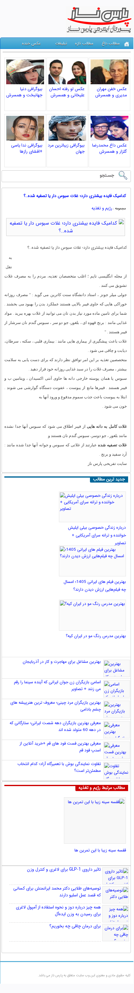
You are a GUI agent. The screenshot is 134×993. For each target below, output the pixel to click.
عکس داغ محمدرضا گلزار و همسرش (109, 148)
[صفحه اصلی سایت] (127, 44)
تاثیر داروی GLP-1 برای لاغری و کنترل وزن (64, 869)
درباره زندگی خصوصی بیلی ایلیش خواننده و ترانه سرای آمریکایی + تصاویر (97, 535)
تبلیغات (61, 43)
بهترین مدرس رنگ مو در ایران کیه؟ (96, 636)
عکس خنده (31, 43)
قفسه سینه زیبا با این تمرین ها (100, 850)
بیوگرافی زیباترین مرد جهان (66, 148)
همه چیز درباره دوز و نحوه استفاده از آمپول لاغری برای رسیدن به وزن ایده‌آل (58, 910)
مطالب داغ (111, 43)
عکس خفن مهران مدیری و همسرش (111, 91)
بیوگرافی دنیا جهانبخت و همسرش (24, 91)
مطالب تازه (84, 43)
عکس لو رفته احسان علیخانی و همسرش (67, 91)
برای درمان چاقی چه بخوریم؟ (75, 926)
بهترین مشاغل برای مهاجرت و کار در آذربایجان (62, 661)
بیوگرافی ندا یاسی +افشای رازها (26, 148)
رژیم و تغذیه (102, 208)
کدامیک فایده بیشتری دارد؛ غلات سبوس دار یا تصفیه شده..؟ (75, 196)
